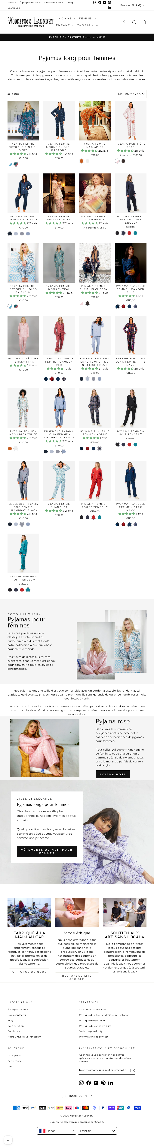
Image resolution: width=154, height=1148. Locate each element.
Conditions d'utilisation (92, 1009)
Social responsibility (91, 1031)
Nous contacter (17, 1015)
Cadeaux (86, 25)
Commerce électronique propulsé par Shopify (77, 1121)
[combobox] (56, 1131)
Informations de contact (93, 1036)
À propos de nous (30, 2)
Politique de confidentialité (95, 1026)
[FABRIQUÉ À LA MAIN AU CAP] (29, 912)
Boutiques (14, 7)
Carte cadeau (15, 1061)
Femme (86, 18)
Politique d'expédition (92, 1020)
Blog (70, 2)
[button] (18, 154)
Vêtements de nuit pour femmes (47, 851)
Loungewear (15, 1055)
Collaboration (16, 1026)
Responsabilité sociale (77, 977)
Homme (65, 18)
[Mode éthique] (77, 912)
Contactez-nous (54, 2)
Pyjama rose (113, 774)
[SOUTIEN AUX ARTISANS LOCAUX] (124, 912)
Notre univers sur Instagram (24, 1036)
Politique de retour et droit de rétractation (104, 1015)
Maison (12, 2)
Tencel (11, 1066)
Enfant (63, 25)
